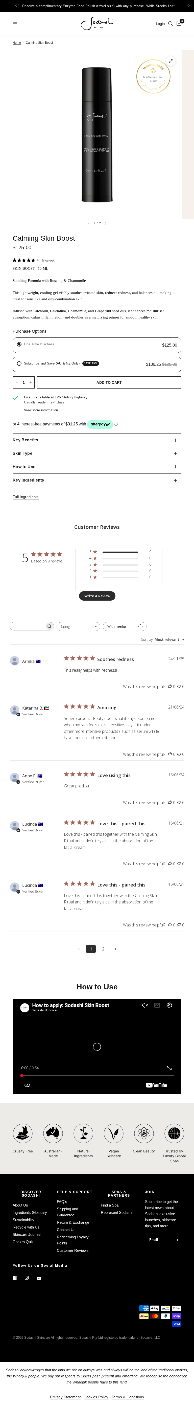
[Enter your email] (176, 1240)
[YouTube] (42, 1278)
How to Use (24, 467)
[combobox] (78, 626)
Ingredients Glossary (30, 1212)
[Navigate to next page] (115, 949)
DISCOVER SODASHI (30, 1193)
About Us (20, 1205)
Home (17, 42)
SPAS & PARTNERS (119, 1193)
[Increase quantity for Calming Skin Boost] (30, 382)
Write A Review (97, 596)
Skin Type (22, 453)
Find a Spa (109, 1205)
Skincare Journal (26, 1234)
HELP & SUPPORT (75, 1192)
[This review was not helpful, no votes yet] (179, 687)
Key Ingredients (28, 480)
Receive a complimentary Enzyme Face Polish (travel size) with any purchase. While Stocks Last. (93, 6)
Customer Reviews (73, 1250)
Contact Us (66, 1230)
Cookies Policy (96, 1397)
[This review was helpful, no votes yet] (170, 687)
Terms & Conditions (128, 1397)
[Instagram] (30, 1277)
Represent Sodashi (116, 1212)
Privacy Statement (65, 1397)
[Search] (170, 23)
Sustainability (23, 1220)
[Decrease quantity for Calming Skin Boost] (16, 382)
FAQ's (62, 1201)
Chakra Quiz (23, 1242)
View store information (41, 410)
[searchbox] (27, 626)
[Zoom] (171, 61)
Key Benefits (25, 440)
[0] (178, 23)
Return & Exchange (73, 1222)
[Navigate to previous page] (79, 949)
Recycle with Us (26, 1227)
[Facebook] (18, 1277)
